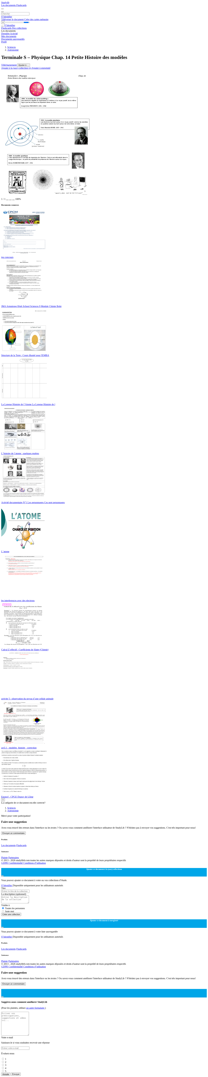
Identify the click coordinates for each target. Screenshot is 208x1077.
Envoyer (15, 1074)
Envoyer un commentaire (13, 833)
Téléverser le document (12, 19)
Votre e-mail (7, 1037)
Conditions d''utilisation (34, 863)
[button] (7, 199)
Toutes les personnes (15, 908)
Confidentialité (16, 863)
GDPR (5, 863)
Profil (4, 42)
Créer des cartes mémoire (36, 19)
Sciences (11, 47)
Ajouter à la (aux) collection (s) (16, 68)
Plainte (4, 857)
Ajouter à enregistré (41, 68)
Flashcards (21, 5)
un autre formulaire (35, 1008)
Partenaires (13, 857)
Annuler (5, 1074)
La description (13, 894)
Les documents (8, 5)
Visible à (5, 905)
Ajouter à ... (23, 65)
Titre (3, 888)
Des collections (19, 28)
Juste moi (9, 911)
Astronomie (13, 50)
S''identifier (6, 16)
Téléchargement (9, 65)
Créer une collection (11, 914)
